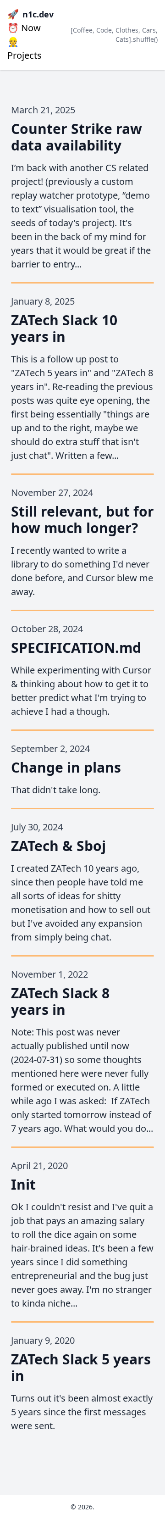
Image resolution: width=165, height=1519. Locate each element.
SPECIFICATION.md (76, 647)
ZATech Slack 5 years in (81, 1367)
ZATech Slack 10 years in (64, 328)
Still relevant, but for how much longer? (82, 519)
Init (23, 1184)
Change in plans (66, 767)
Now (24, 28)
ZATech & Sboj (58, 845)
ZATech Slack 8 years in (60, 1001)
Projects (24, 48)
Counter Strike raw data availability (76, 137)
